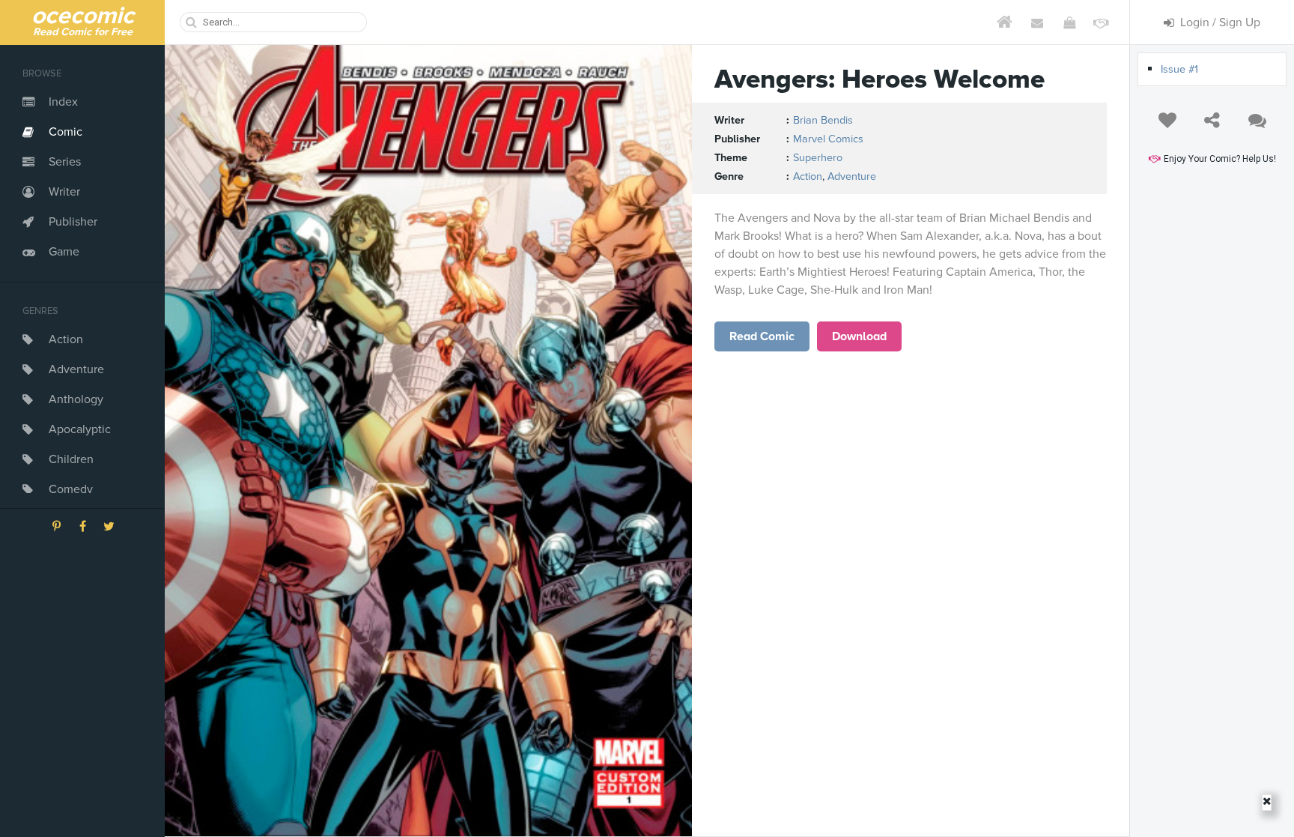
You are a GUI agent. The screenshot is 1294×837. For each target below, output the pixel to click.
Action (66, 339)
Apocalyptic (80, 429)
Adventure (76, 369)
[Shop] (1069, 22)
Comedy (71, 489)
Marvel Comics (828, 139)
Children (71, 459)
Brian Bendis (823, 120)
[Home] (1004, 22)
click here (762, 336)
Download (859, 336)
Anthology (76, 399)
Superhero (817, 157)
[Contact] (1037, 22)
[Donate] (1101, 22)
